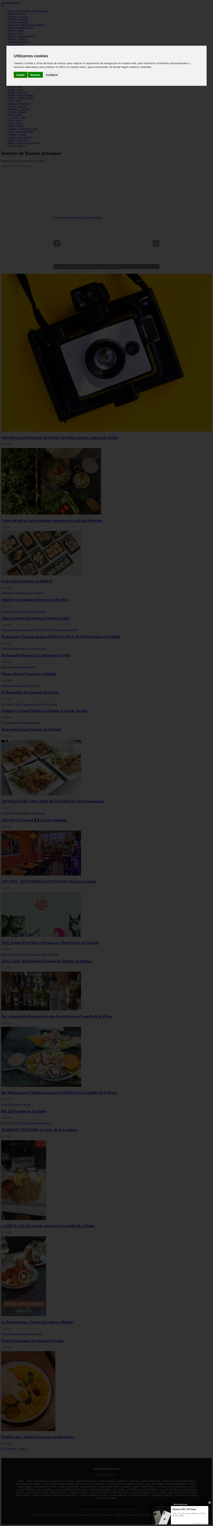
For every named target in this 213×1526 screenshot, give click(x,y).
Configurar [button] (52, 74)
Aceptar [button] (20, 74)
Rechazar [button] (35, 74)
